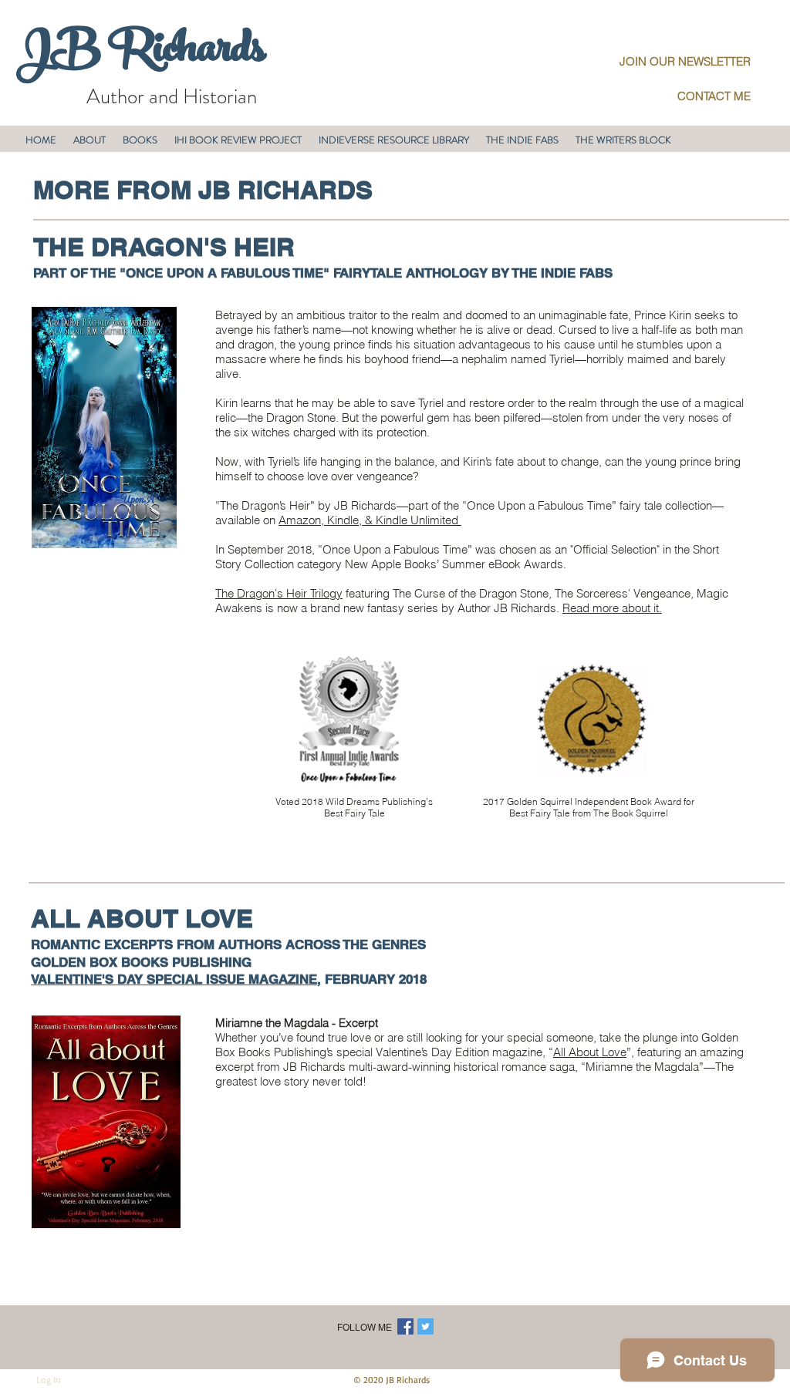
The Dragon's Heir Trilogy (279, 593)
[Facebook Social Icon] (405, 1326)
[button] (89, 140)
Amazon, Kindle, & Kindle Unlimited (370, 520)
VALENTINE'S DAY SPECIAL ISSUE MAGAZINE (174, 979)
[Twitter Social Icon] (425, 1326)
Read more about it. (612, 608)
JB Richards (141, 53)
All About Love (589, 1052)
